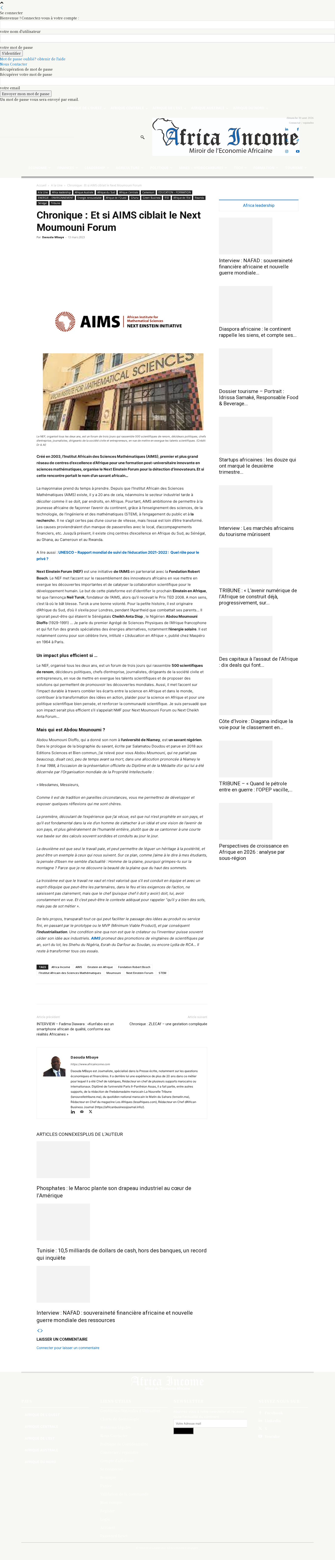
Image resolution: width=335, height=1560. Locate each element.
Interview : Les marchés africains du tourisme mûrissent (256, 531)
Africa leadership (61, 192)
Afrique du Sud (106, 192)
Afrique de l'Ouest (116, 197)
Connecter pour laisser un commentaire (68, 1348)
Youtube (272, 1436)
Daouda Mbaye (53, 237)
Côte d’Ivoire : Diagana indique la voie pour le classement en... (256, 724)
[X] (92, 1112)
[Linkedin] (287, 129)
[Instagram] (287, 151)
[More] (310, 994)
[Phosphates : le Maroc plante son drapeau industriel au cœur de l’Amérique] (122, 1159)
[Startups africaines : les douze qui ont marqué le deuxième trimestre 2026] (258, 435)
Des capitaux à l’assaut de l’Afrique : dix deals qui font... (258, 662)
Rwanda (199, 197)
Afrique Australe (84, 192)
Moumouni (113, 973)
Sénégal (42, 203)
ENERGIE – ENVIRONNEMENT (55, 197)
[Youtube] (298, 151)
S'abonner (183, 1431)
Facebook (274, 1413)
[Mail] (83, 1112)
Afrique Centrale (128, 192)
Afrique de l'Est (182, 197)
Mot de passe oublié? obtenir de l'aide (32, 58)
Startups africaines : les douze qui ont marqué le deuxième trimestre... (257, 466)
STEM (162, 973)
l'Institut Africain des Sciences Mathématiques (70, 973)
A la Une (57, 185)
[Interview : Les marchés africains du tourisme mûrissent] (258, 503)
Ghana (135, 197)
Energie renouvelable (89, 197)
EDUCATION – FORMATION (174, 192)
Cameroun (148, 192)
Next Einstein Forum (139, 973)
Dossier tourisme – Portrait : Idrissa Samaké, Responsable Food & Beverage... (258, 397)
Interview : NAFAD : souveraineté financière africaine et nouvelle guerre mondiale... (256, 267)
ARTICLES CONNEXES (60, 1134)
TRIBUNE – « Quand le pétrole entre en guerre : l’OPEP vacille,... (256, 787)
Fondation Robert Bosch (134, 967)
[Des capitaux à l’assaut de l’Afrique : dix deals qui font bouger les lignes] (258, 634)
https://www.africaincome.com (90, 1064)
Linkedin (273, 1421)
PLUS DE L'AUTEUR (103, 1134)
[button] (142, 137)
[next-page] (41, 1331)
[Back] (1, 7)
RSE (167, 197)
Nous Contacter (13, 64)
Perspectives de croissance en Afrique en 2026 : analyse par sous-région (253, 852)
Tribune (55, 203)
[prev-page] (38, 1331)
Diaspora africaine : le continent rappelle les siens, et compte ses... (258, 332)
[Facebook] (298, 129)
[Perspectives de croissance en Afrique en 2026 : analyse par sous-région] (258, 821)
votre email (10, 87)
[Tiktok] (298, 140)
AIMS (96, 938)
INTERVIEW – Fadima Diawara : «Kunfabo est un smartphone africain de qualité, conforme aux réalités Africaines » (75, 1029)
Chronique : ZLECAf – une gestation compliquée (168, 1024)
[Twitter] (287, 140)
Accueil (41, 185)
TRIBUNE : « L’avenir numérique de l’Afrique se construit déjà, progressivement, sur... (258, 597)
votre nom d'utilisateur (20, 31)
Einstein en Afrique (100, 967)
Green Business (151, 197)
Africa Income (61, 967)
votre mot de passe (16, 47)
